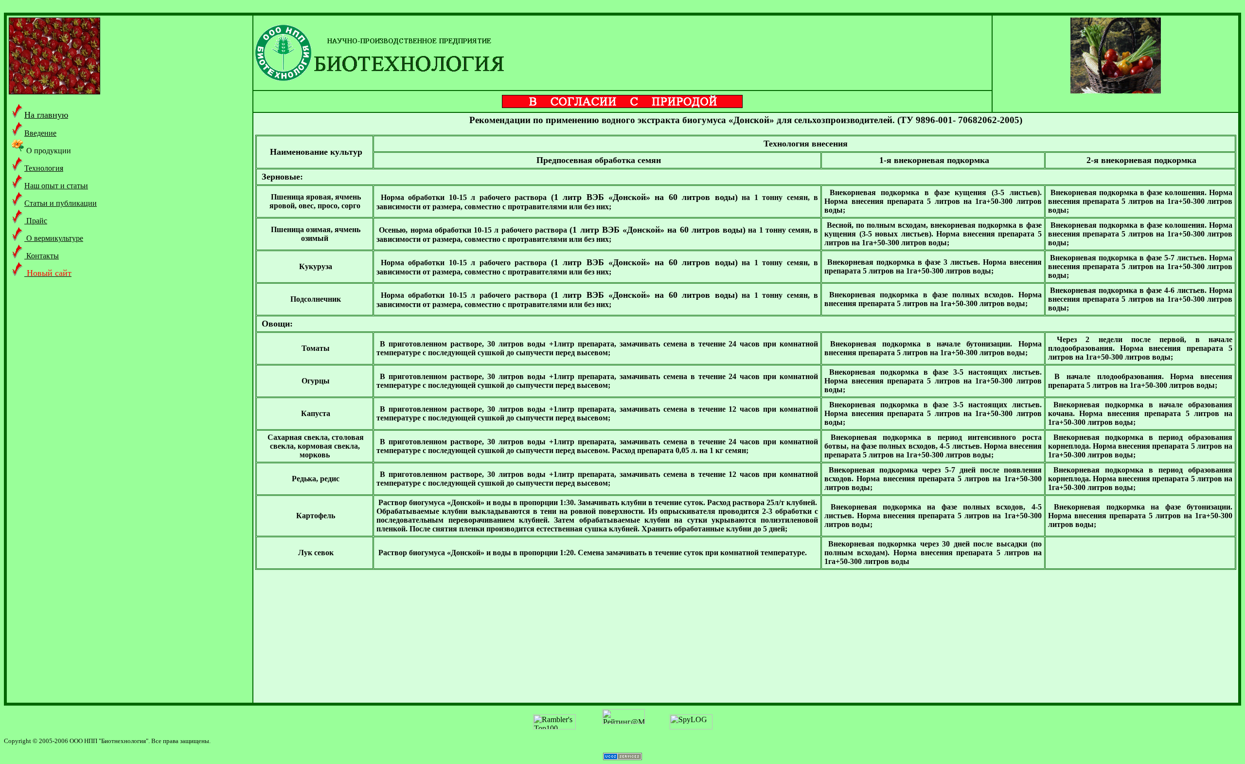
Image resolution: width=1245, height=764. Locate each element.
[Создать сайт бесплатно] (622, 757)
